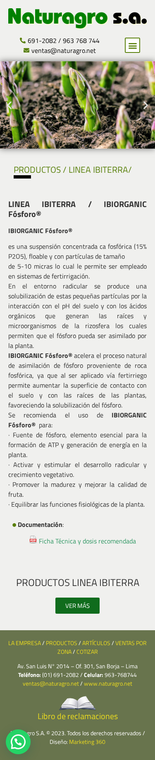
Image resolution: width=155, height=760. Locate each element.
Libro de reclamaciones (78, 716)
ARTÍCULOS (96, 642)
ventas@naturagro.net (51, 683)
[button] (132, 45)
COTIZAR (87, 651)
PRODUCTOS (61, 642)
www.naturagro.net (108, 683)
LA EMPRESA (24, 642)
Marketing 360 (87, 741)
